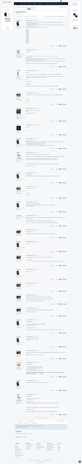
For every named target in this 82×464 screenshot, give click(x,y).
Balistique (16, 451)
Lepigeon (19, 108)
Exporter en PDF (48, 16)
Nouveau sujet (34, 16)
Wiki (15, 444)
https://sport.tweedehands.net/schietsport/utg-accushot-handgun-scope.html (39, 298)
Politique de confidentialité (45, 460)
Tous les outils (38, 444)
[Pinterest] (65, 66)
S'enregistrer (75, 4)
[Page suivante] (65, 16)
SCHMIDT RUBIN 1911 (29, 20)
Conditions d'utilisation (36, 460)
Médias (56, 3)
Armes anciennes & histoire (19, 452)
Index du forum (27, 16)
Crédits (52, 460)
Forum (25, 3)
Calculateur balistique (39, 446)
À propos (30, 460)
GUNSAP (20, 13)
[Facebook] (60, 66)
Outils (52, 3)
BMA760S (19, 215)
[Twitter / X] (59, 66)
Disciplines (16, 446)
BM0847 (19, 70)
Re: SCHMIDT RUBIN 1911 (29, 49)
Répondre (52, 66)
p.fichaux (19, 93)
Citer (57, 66)
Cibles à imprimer (28, 448)
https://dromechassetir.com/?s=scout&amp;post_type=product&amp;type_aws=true (40, 220)
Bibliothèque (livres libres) (51, 444)
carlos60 (19, 229)
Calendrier (59, 447)
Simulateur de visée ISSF (29, 444)
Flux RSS (45, 417)
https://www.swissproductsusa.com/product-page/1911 (36, 324)
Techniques (34, 3)
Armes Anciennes (25, 7)
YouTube (8, 28)
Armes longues (30, 7)
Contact (58, 448)
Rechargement (40, 3)
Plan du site (59, 450)
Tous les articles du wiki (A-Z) (19, 455)
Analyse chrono (28, 447)
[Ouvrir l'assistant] (79, 461)
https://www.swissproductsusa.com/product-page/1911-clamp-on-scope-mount (39, 309)
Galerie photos (49, 448)
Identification (75, 3)
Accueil (22, 3)
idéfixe (19, 152)
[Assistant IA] (47, 1)
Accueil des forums (18, 7)
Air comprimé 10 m (18, 448)
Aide (60, 3)
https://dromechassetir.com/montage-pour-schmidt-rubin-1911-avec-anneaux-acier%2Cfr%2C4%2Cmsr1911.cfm (45, 156)
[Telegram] (64, 66)
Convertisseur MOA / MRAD (40, 447)
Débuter (29, 3)
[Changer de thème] (45, 1)
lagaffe (19, 49)
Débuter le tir (17, 447)
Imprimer (53, 16)
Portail (58, 446)
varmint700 (20, 362)
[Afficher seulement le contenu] (51, 1)
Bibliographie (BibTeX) (50, 446)
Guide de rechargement (50, 447)
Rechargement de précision (19, 450)
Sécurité (16, 456)
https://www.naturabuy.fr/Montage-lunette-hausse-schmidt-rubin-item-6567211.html (40, 233)
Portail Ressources (49, 450)
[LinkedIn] (63, 66)
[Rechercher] (61, 1)
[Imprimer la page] (49, 1)
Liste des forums (20, 16)
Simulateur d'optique (29, 446)
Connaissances (47, 3)
